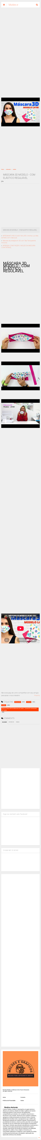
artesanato (8, 169)
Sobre (22, 1100)
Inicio (4, 1097)
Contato (22, 1097)
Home (2, 169)
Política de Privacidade (9, 1100)
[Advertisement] (20, 30)
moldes (14, 169)
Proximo (37, 695)
